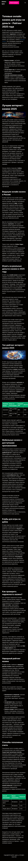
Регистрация (14, 2)
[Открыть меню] (25, 3)
